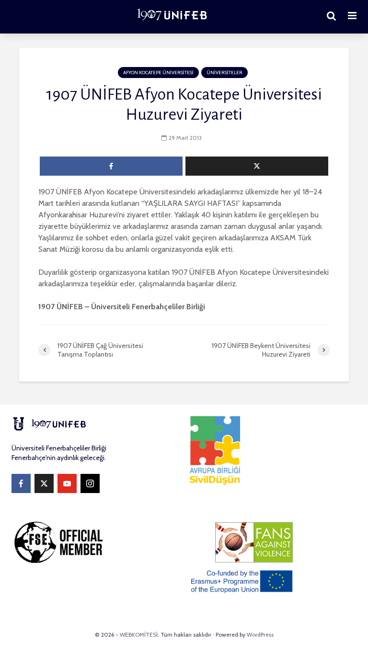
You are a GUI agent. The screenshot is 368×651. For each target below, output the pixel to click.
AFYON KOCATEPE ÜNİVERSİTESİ (158, 72)
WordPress (260, 634)
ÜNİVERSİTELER (224, 72)
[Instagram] (90, 483)
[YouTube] (67, 483)
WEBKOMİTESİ (139, 634)
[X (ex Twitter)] (44, 483)
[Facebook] (21, 483)
